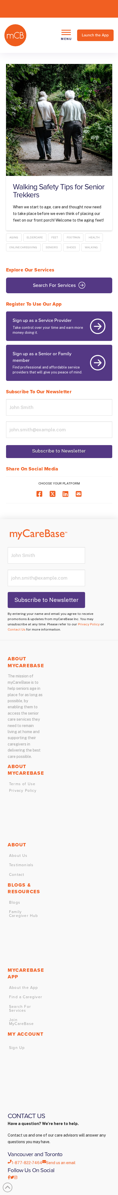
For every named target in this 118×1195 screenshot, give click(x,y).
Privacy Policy (89, 624)
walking (91, 247)
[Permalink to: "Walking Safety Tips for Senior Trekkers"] (59, 120)
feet (54, 237)
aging (13, 237)
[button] (66, 35)
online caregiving (23, 247)
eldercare (35, 237)
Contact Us (16, 629)
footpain (73, 237)
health (94, 237)
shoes (71, 247)
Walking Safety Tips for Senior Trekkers (59, 191)
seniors (52, 247)
